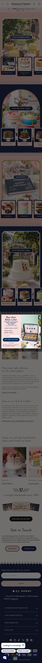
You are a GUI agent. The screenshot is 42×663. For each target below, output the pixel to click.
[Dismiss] (23, 645)
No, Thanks (11, 342)
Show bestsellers (8, 651)
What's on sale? (23, 651)
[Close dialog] (39, 316)
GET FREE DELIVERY (11, 339)
